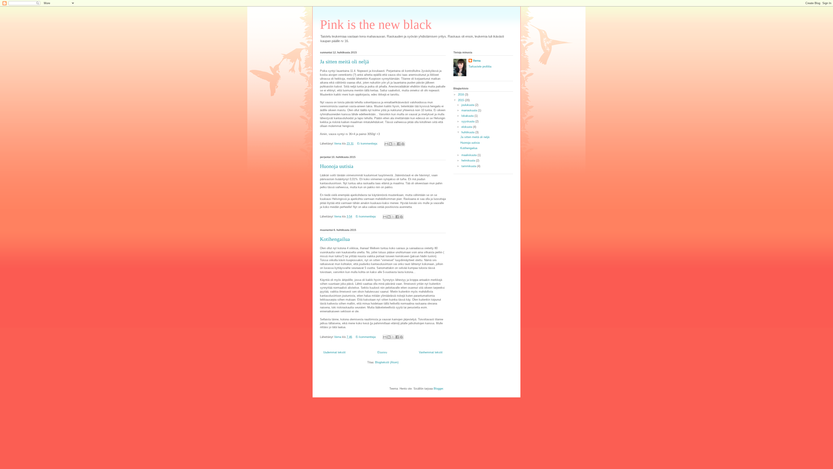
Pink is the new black (376, 24)
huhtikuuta (468, 132)
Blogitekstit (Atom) (386, 362)
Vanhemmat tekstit (431, 352)
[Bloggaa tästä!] (390, 144)
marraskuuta (469, 110)
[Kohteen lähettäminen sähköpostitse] (386, 144)
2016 (461, 94)
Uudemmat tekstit (334, 352)
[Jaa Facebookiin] (399, 144)
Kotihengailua (335, 239)
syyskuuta (468, 121)
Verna (476, 60)
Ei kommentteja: (368, 143)
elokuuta (467, 126)
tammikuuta (469, 166)
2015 (461, 100)
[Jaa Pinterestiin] (403, 144)
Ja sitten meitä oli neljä (344, 61)
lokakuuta (467, 115)
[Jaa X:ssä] (394, 144)
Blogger (438, 388)
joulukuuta (468, 105)
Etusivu (382, 352)
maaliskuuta (469, 155)
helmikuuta (468, 160)
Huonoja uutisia (336, 166)
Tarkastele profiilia (480, 66)
